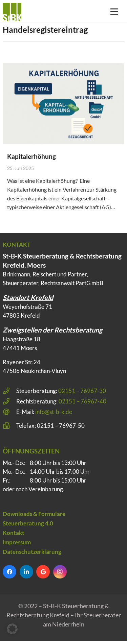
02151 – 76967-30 (82, 390)
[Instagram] (60, 571)
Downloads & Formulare (34, 513)
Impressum (17, 542)
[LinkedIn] (26, 571)
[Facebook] (9, 571)
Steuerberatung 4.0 (28, 523)
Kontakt (13, 532)
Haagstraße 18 (21, 339)
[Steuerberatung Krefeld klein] (12, 12)
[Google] (43, 571)
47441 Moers (20, 347)
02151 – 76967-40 (82, 401)
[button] (12, 629)
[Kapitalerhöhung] (63, 103)
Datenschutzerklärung (32, 551)
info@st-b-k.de (53, 411)
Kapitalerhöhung (31, 156)
